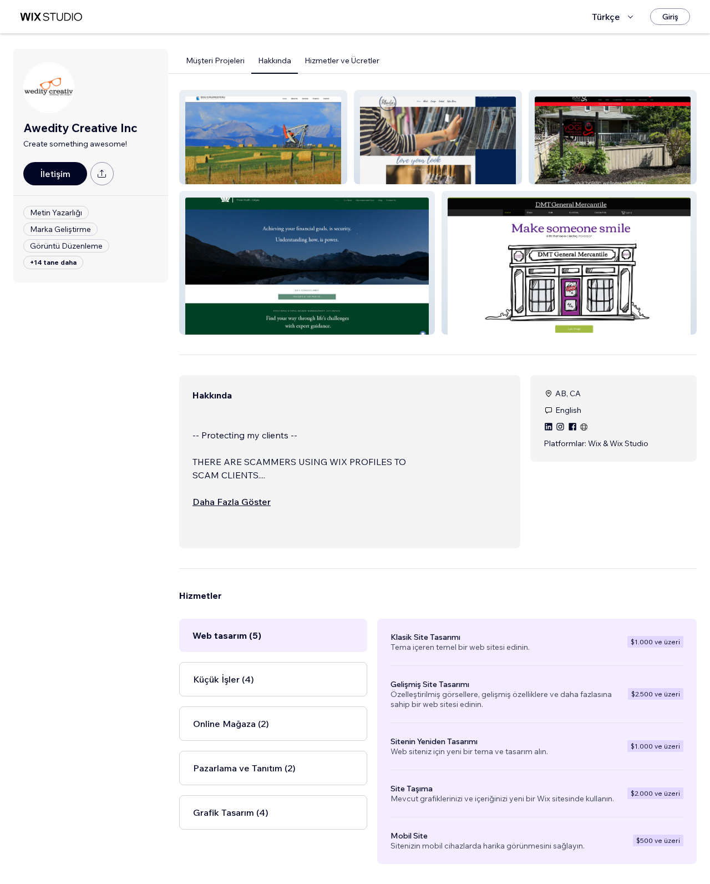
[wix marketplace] (51, 17)
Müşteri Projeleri (215, 60)
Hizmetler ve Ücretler (342, 60)
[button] (263, 137)
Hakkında (274, 60)
